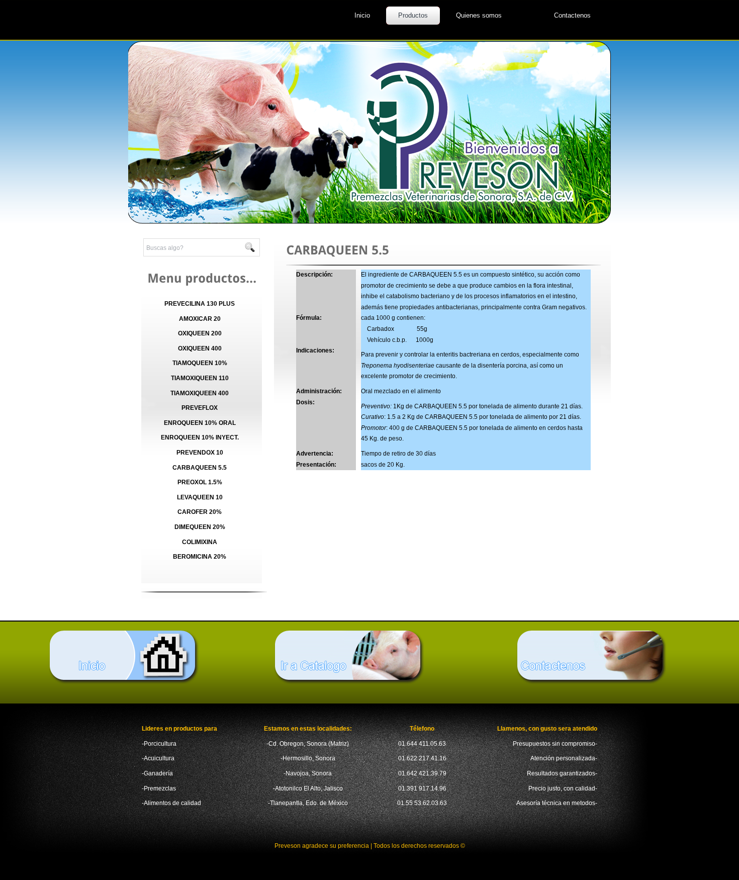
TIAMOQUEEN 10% (199, 363)
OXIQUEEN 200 (200, 333)
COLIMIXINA (199, 542)
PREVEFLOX (199, 407)
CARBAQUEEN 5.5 (199, 467)
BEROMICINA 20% (199, 556)
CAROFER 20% (199, 511)
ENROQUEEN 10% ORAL (200, 422)
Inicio (362, 15)
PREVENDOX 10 (199, 452)
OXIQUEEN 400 (200, 348)
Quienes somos (479, 15)
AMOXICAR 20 (200, 318)
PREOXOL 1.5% (199, 482)
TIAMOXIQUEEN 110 (200, 378)
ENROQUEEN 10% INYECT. (200, 437)
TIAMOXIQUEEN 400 (199, 393)
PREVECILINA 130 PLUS (199, 303)
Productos (413, 15)
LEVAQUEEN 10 (200, 497)
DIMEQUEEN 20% (199, 527)
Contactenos (572, 15)
